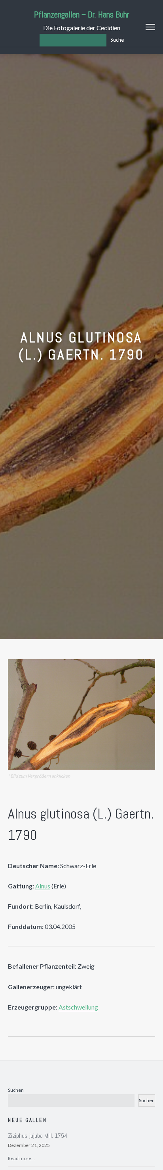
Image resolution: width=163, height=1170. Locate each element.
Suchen (16, 1090)
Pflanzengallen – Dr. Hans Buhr (81, 14)
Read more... (21, 1158)
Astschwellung (78, 1007)
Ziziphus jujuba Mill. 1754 (37, 1135)
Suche (117, 40)
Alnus (42, 886)
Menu (150, 27)
